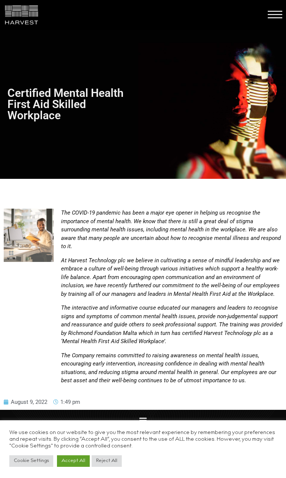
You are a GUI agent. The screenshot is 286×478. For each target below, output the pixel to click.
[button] (143, 420)
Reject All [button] (106, 461)
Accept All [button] (73, 461)
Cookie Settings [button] (31, 461)
